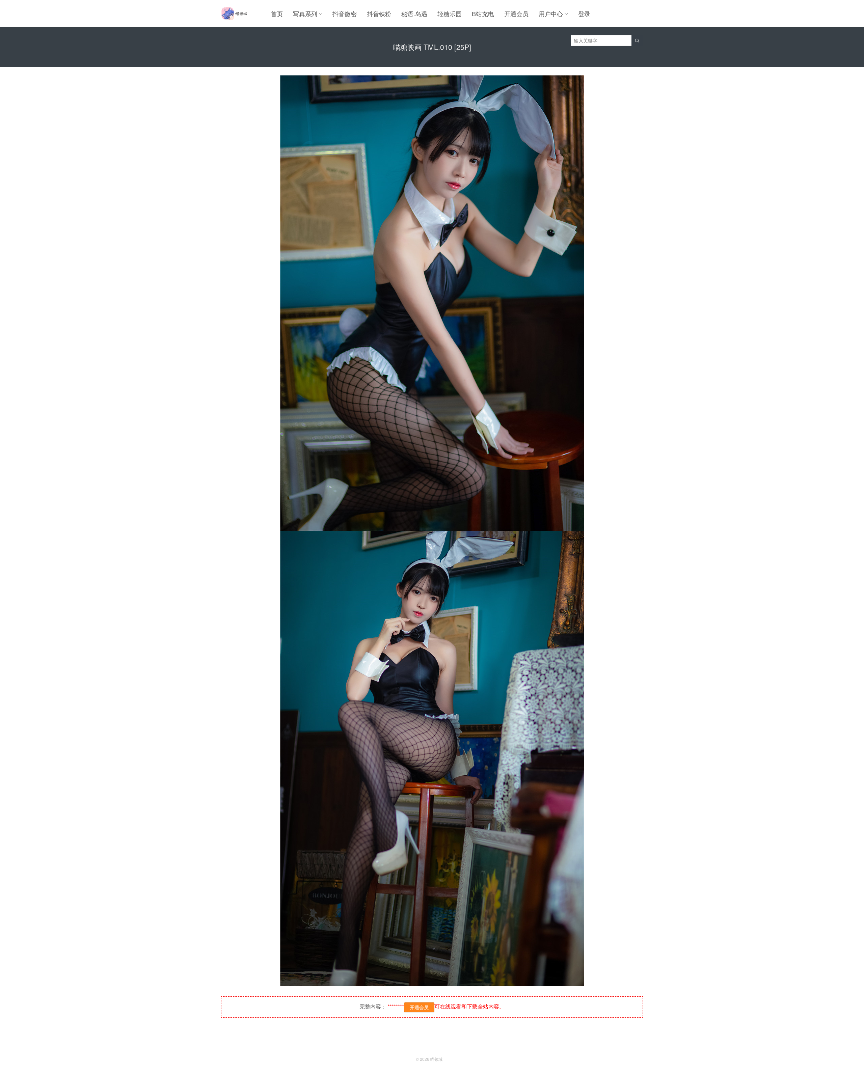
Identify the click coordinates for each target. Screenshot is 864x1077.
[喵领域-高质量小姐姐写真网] (234, 13)
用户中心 (551, 13)
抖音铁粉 (379, 13)
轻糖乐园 (449, 13)
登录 (584, 13)
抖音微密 (344, 13)
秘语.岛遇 (414, 13)
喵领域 (436, 1059)
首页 (277, 13)
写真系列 (305, 13)
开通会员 (516, 13)
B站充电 (483, 13)
